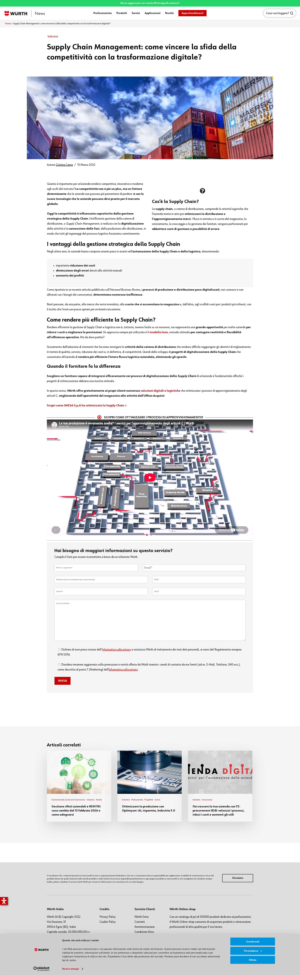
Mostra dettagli (70, 968)
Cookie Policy (108, 921)
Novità (99, 800)
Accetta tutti (252, 941)
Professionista (137, 800)
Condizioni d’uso (144, 931)
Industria (53, 36)
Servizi (157, 800)
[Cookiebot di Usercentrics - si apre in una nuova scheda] (41, 969)
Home (8, 23)
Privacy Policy (108, 916)
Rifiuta (252, 960)
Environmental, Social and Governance (68, 800)
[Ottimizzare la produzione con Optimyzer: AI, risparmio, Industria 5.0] (149, 786)
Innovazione (207, 800)
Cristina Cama (64, 164)
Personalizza (251, 950)
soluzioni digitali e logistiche (160, 390)
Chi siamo (237, 878)
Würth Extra (142, 916)
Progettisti (149, 800)
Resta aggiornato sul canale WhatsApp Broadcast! (149, 3)
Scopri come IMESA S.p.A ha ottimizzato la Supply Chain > (87, 405)
